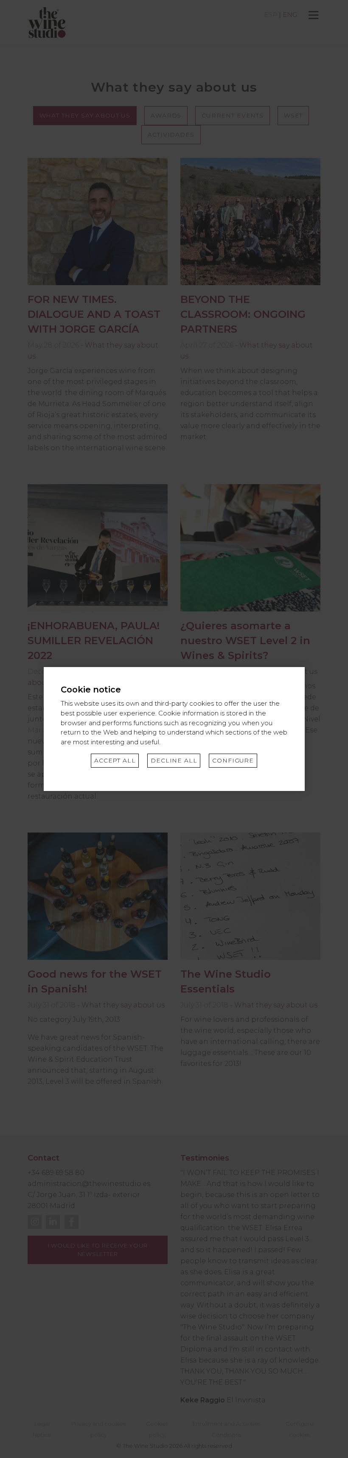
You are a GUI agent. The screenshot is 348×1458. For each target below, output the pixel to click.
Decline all (174, 760)
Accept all (114, 760)
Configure (232, 760)
